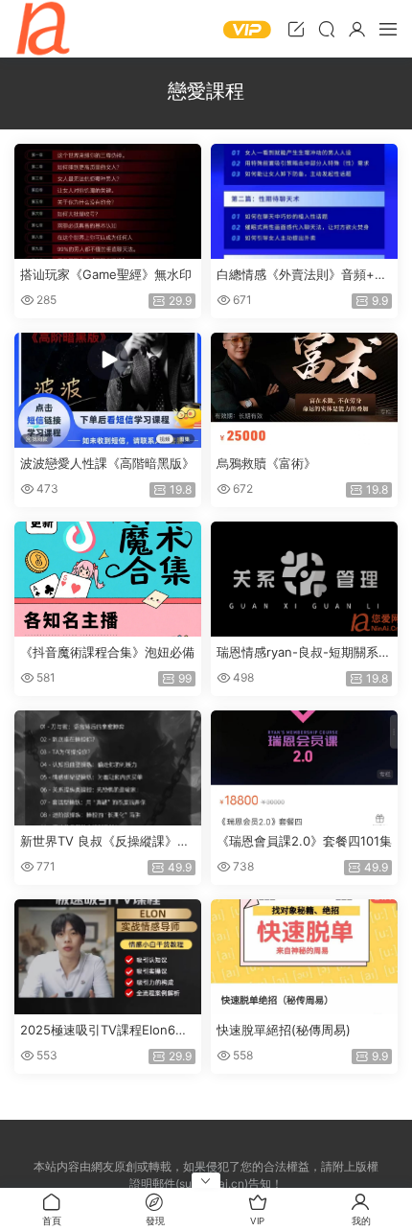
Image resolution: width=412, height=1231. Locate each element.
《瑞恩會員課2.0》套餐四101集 (304, 840)
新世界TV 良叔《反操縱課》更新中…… (105, 841)
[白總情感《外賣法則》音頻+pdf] (304, 201)
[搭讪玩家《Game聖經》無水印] (107, 201)
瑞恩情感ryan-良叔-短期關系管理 (304, 653)
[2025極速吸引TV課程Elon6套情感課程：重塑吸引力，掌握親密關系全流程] (107, 956)
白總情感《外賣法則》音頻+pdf (303, 275)
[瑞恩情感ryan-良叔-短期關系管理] (304, 579)
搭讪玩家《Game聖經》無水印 (106, 274)
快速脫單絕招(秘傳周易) (284, 1029)
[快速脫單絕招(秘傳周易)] (304, 956)
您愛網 (43, 29)
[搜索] (326, 29)
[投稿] (296, 29)
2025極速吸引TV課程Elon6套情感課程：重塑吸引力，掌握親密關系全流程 (107, 1030)
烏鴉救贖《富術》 (266, 463)
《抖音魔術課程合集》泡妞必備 (107, 652)
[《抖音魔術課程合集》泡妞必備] (107, 579)
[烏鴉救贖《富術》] (304, 390)
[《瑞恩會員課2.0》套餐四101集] (304, 767)
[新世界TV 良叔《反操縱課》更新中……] (107, 767)
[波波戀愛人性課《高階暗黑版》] (107, 390)
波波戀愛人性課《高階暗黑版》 (107, 463)
